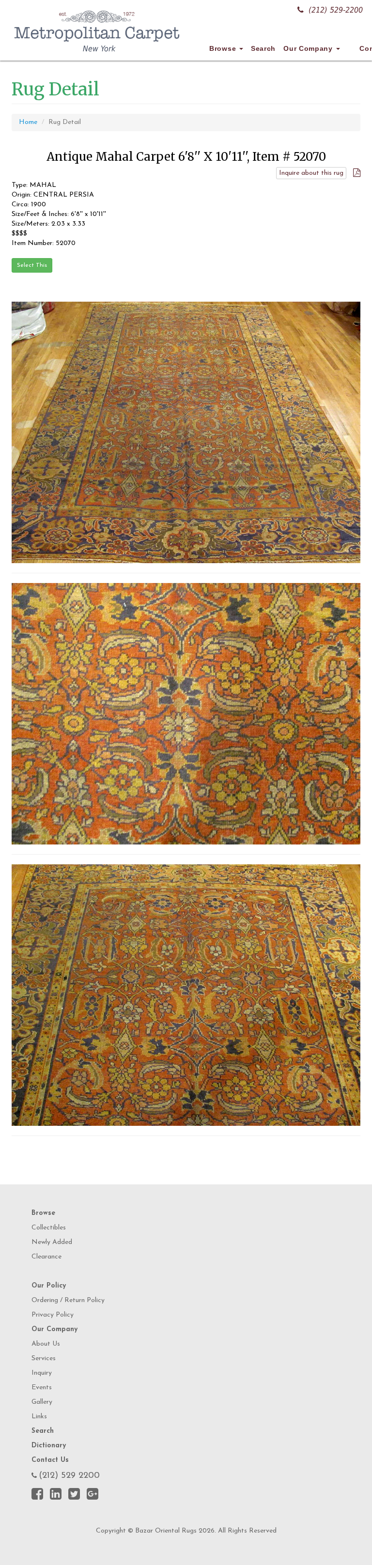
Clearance (46, 1256)
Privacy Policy (52, 1315)
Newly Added (51, 1242)
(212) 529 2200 (69, 1476)
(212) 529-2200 (336, 10)
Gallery (41, 1402)
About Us (45, 1344)
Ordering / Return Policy (68, 1300)
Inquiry (41, 1373)
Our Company (309, 48)
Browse (223, 48)
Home (28, 122)
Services (43, 1358)
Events (41, 1387)
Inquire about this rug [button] (311, 173)
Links (39, 1416)
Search (263, 48)
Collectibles (48, 1227)
